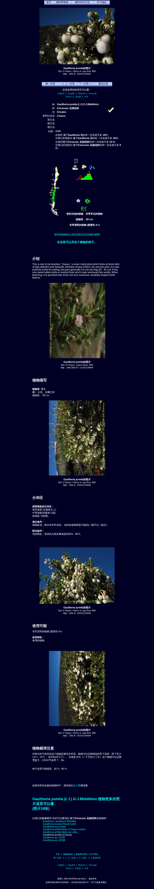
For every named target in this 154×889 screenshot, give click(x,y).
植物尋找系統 (82, 854)
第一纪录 (57, 858)
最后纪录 (97, 858)
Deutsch (81, 93)
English (61, 93)
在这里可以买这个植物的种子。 (77, 242)
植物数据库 (68, 854)
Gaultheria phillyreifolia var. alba (60, 832)
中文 (86, 97)
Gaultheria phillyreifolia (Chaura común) (64, 829)
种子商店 (94, 854)
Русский (92, 93)
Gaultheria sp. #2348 (54, 840)
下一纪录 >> (84, 858)
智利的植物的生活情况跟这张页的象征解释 (77, 234)
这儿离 (76, 785)
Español (71, 93)
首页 (58, 854)
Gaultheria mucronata (54, 826)
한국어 (69, 97)
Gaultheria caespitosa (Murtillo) (59, 821)
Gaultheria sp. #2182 (54, 837)
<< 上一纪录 (70, 858)
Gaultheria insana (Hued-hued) (59, 824)
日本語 (78, 97)
